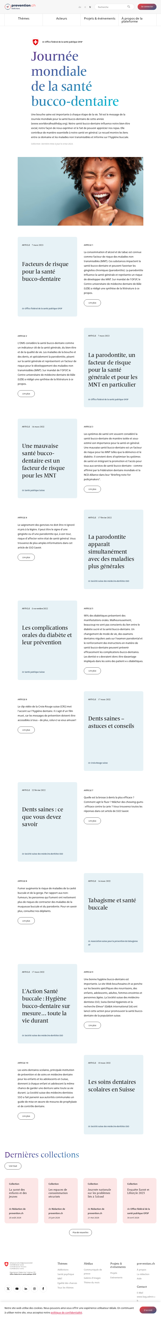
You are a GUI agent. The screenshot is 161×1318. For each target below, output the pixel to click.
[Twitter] (8, 1288)
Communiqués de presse (93, 1271)
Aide (139, 1278)
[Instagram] (34, 1288)
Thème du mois (92, 1282)
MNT (60, 1278)
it (85, 6)
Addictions (63, 1269)
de (80, 6)
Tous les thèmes (66, 1287)
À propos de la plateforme (132, 19)
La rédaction (143, 1274)
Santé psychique (66, 1274)
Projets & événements (99, 18)
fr (90, 7)
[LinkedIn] (25, 1288)
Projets (113, 1272)
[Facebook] (43, 1288)
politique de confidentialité (66, 1312)
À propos (141, 1269)
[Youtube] (17, 1288)
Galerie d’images (92, 1277)
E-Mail (140, 1292)
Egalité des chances (67, 1283)
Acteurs (61, 18)
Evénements (116, 1277)
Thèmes (23, 18)
